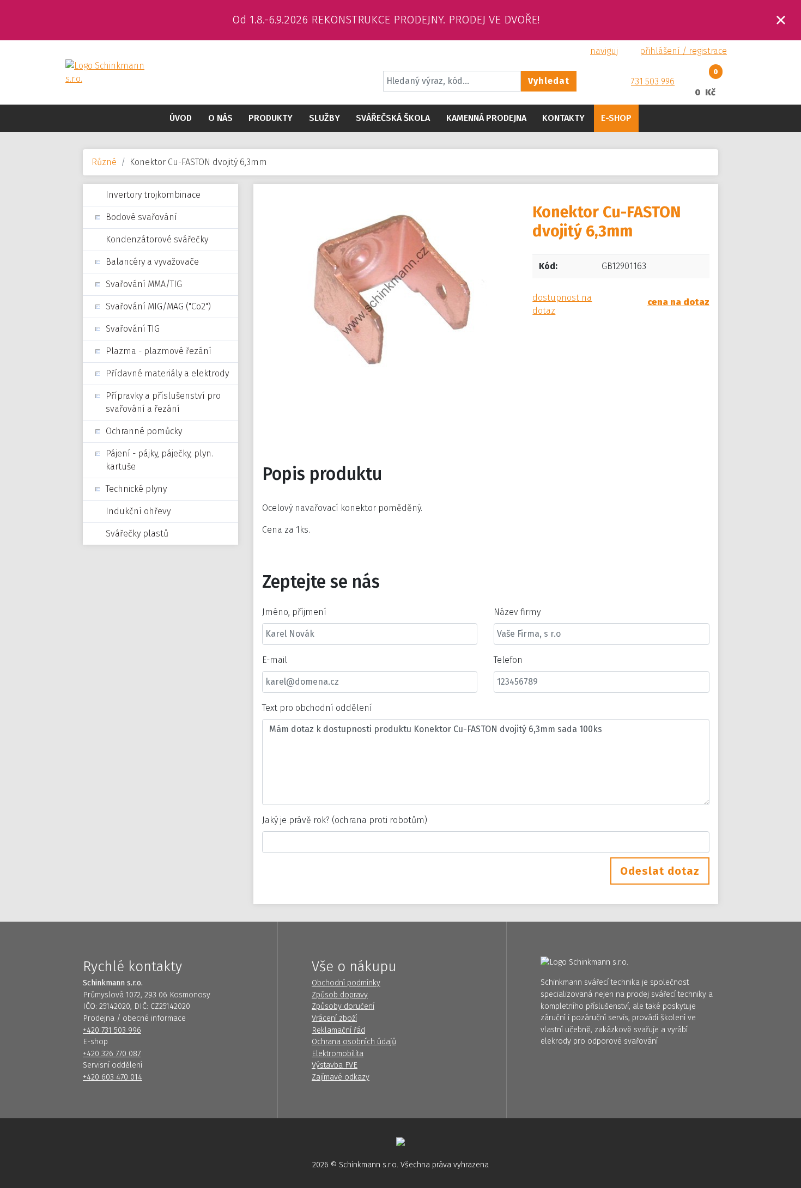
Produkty (270, 118)
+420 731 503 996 (112, 1030)
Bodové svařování (141, 217)
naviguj (604, 51)
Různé (104, 162)
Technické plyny (136, 489)
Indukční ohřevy (138, 511)
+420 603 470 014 (112, 1077)
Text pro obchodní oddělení (317, 708)
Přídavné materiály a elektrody (167, 373)
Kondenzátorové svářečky (157, 239)
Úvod (180, 118)
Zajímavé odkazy (340, 1077)
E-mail (274, 660)
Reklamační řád (338, 1030)
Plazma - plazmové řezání (158, 351)
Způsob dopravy (340, 995)
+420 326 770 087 (112, 1053)
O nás (220, 118)
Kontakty (563, 118)
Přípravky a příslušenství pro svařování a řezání (163, 402)
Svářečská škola (393, 118)
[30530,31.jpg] (389, 293)
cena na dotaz (678, 302)
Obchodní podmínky (346, 983)
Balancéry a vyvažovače (152, 262)
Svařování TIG (133, 329)
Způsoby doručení (343, 1006)
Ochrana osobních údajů (354, 1041)
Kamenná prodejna (486, 118)
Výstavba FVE (334, 1065)
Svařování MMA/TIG (144, 284)
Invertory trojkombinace (153, 195)
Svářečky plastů (137, 533)
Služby (324, 118)
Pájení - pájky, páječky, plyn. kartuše (159, 460)
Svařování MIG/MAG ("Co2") (158, 306)
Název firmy (517, 612)
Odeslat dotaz (660, 871)
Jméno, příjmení (294, 612)
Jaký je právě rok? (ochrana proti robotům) (344, 820)
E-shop (616, 118)
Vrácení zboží (334, 1018)
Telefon (508, 660)
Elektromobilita (337, 1053)
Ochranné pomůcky (144, 431)
